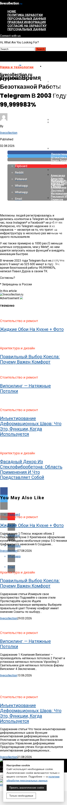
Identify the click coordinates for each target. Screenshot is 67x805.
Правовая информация (26, 22)
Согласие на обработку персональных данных (27, 27)
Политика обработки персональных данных (26, 16)
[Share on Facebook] (37, 152)
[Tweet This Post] (37, 156)
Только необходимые (21, 795)
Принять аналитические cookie (26, 787)
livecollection (8, 133)
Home (11, 11)
